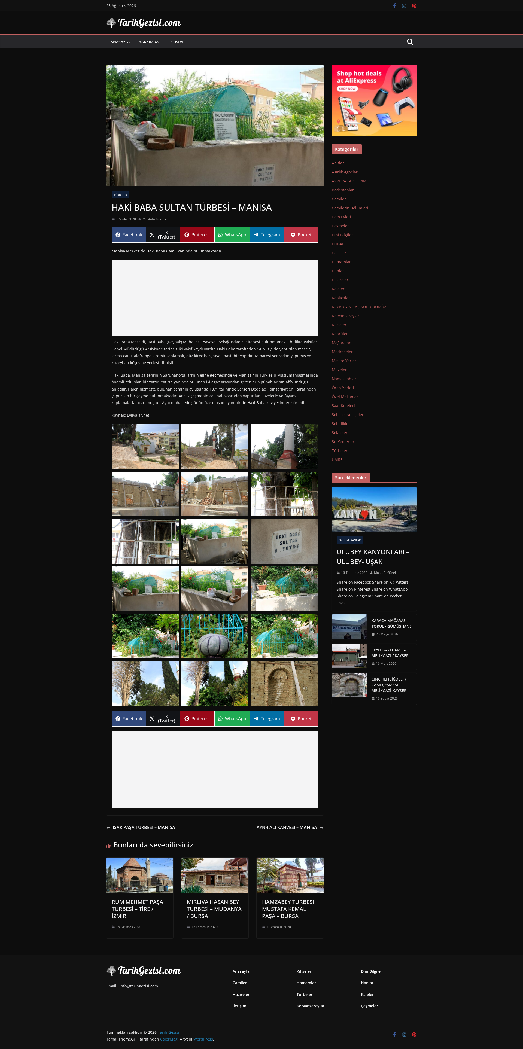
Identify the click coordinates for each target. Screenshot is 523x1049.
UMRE (337, 459)
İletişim (175, 41)
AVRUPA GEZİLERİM (349, 181)
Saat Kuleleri (343, 405)
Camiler (339, 199)
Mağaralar (341, 342)
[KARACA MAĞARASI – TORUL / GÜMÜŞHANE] (349, 627)
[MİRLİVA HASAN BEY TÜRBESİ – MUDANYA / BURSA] (214, 861)
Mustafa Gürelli (154, 219)
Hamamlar (341, 261)
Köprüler (340, 333)
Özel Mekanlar (345, 396)
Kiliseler (339, 324)
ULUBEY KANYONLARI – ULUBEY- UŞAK (373, 556)
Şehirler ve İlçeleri (348, 414)
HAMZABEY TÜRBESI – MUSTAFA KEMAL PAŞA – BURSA (290, 909)
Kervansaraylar (345, 315)
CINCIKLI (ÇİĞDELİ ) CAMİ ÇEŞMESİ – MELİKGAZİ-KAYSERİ (390, 684)
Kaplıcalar (341, 297)
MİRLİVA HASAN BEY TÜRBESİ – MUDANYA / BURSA (214, 909)
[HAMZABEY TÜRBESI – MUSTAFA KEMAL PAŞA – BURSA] (290, 861)
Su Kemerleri (343, 441)
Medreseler (342, 351)
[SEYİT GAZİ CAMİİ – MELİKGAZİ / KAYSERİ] (349, 657)
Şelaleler (340, 432)
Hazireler (340, 279)
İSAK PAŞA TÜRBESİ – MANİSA (144, 827)
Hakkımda (148, 41)
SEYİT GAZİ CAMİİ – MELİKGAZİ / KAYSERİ (391, 652)
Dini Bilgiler (342, 234)
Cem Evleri (341, 216)
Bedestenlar (343, 190)
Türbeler (120, 195)
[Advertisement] (215, 298)
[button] (145, 446)
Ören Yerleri (343, 387)
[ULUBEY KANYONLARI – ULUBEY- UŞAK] (374, 509)
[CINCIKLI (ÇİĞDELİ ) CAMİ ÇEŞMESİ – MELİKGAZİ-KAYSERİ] (349, 689)
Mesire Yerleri (344, 360)
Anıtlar (338, 163)
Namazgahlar (344, 378)
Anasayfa (120, 41)
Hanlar (338, 270)
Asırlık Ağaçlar (345, 172)
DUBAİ (337, 243)
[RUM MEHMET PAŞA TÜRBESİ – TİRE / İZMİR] (139, 861)
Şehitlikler (341, 423)
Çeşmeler (340, 225)
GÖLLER (339, 252)
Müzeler (339, 369)
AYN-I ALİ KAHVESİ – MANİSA (287, 827)
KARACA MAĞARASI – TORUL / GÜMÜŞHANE (392, 623)
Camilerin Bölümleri (350, 208)
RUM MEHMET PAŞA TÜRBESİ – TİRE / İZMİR (137, 909)
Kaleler (338, 288)
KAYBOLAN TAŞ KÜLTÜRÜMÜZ (359, 306)
